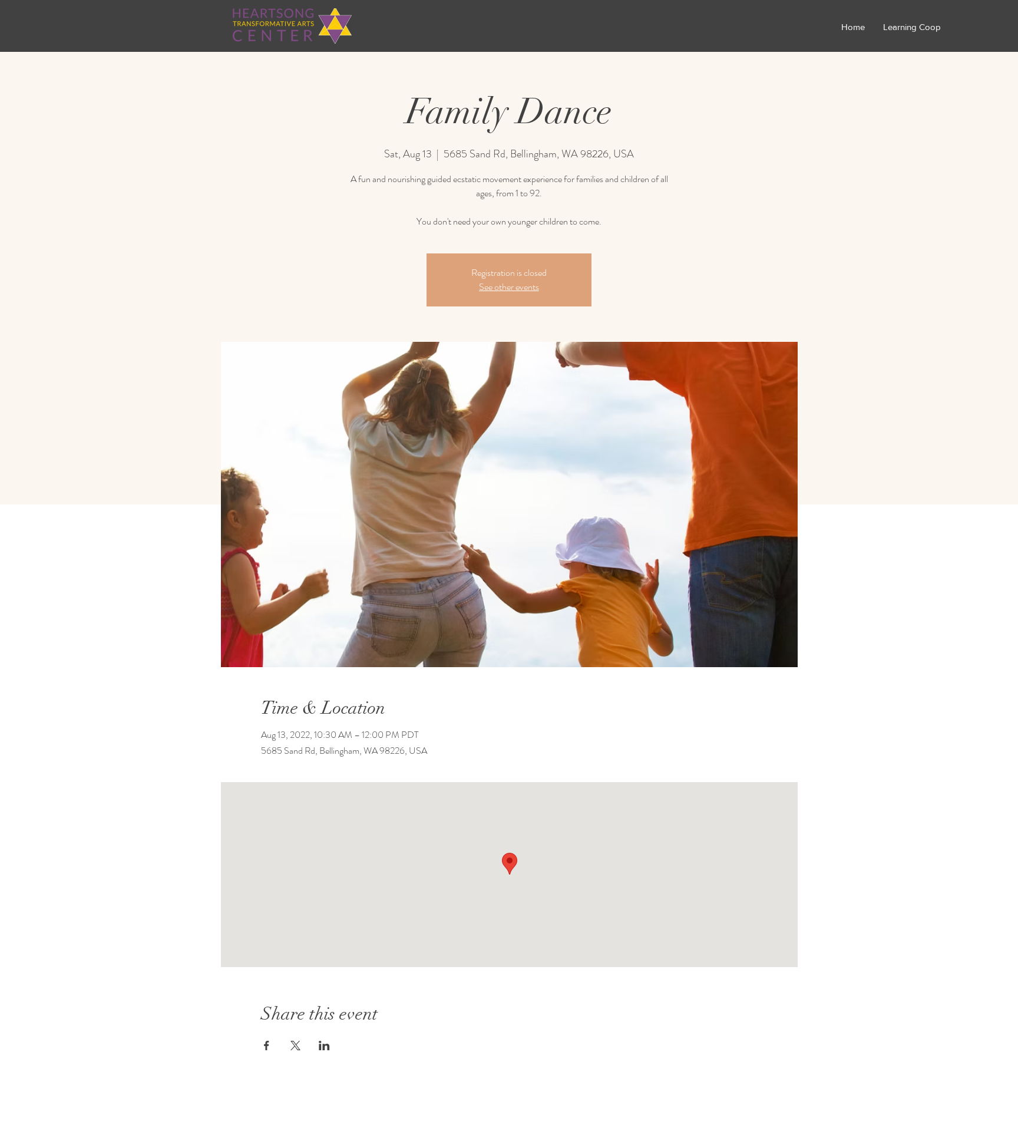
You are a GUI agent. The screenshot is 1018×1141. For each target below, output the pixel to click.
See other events (509, 287)
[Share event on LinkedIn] (324, 1045)
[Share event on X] (295, 1045)
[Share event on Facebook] (266, 1045)
